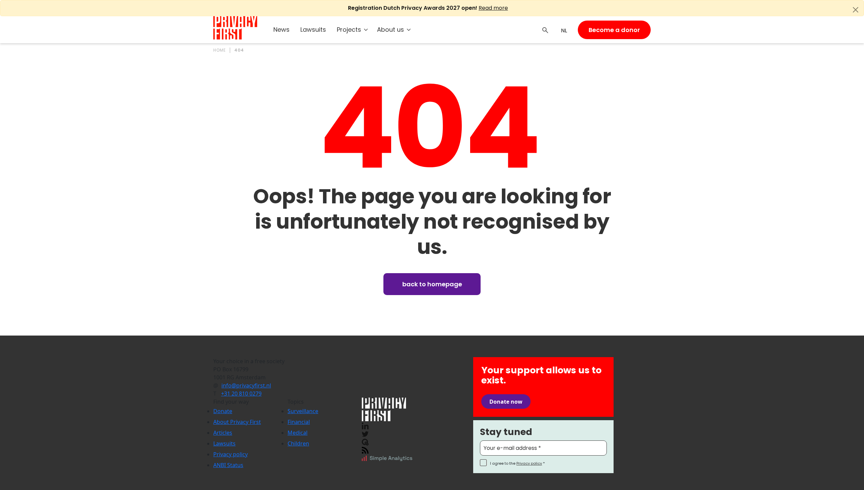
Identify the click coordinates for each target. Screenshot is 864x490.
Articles (222, 432)
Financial (299, 422)
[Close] (855, 9)
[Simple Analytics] (387, 457)
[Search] (545, 30)
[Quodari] (365, 441)
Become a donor (614, 30)
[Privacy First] (235, 27)
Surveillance (303, 411)
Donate (222, 411)
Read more (493, 8)
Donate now (505, 401)
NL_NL (563, 30)
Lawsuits (313, 29)
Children (298, 443)
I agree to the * (517, 463)
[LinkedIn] (365, 425)
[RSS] (365, 449)
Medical (297, 432)
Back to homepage (432, 284)
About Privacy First (237, 422)
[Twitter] (365, 433)
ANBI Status (228, 465)
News (281, 29)
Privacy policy (230, 454)
